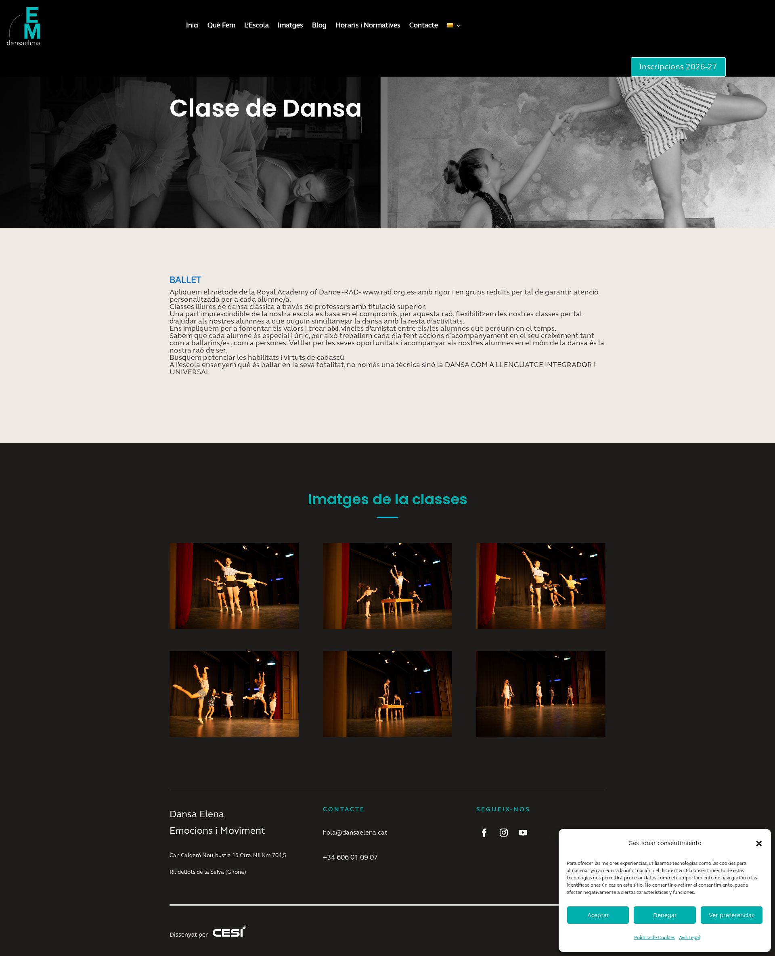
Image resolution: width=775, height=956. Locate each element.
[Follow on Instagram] (504, 832)
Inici (192, 25)
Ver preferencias (731, 915)
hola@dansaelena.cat (355, 832)
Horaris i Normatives (367, 25)
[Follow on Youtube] (523, 832)
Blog (319, 25)
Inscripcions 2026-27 (678, 67)
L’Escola (256, 25)
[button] (759, 843)
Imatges (290, 25)
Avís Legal (689, 937)
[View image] (234, 626)
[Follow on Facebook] (484, 832)
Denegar (665, 915)
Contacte (423, 25)
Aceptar (598, 915)
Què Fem (221, 25)
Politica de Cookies (654, 937)
